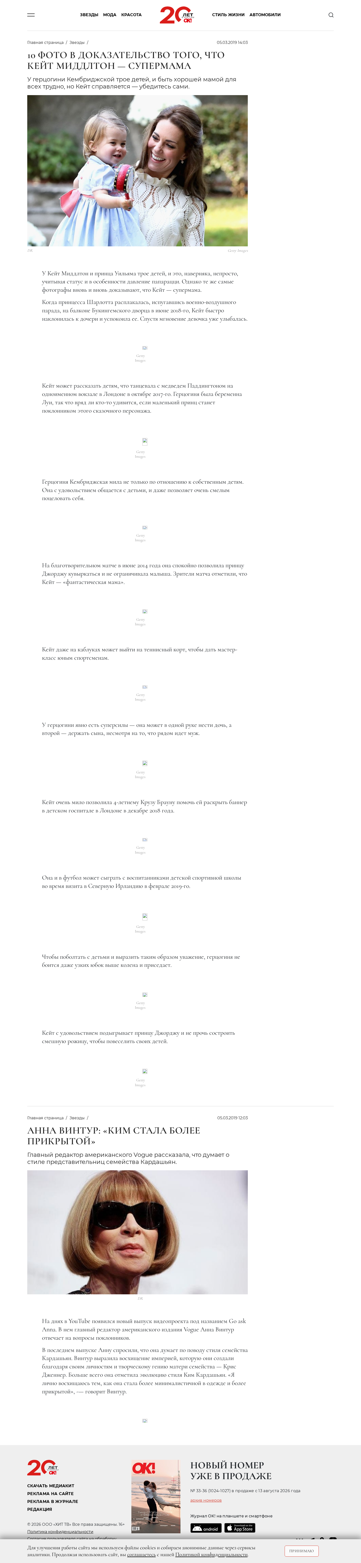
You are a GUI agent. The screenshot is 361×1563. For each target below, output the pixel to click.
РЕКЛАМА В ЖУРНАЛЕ (52, 1501)
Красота (131, 15)
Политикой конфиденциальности (211, 1554)
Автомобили (265, 15)
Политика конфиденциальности (60, 1531)
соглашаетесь (141, 1554)
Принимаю (301, 1551)
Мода (109, 15)
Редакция (39, 1509)
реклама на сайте (50, 1493)
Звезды (89, 15)
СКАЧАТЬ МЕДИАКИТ (50, 1486)
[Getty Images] (145, 347)
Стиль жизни (228, 15)
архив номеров (206, 1500)
